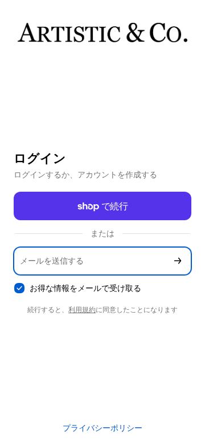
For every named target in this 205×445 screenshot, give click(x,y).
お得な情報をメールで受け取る (85, 288)
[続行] (177, 261)
